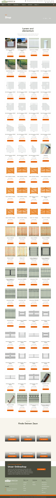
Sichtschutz (16, 4)
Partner (34, 482)
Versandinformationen (45, 486)
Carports (24, 4)
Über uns (25, 480)
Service (44, 480)
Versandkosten (34, 53)
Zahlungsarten (44, 484)
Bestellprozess (44, 482)
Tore (9, 4)
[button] (12, 456)
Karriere (24, 484)
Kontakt (24, 488)
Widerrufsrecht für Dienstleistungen (40, 496)
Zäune (3, 4)
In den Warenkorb (10, 76)
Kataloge (35, 480)
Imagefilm (25, 482)
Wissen (36, 4)
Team (24, 486)
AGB (23, 496)
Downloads (44, 492)
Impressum (20, 496)
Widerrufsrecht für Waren (28, 496)
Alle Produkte (10, 56)
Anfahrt (24, 490)
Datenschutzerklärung (13, 496)
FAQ (42, 490)
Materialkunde (44, 488)
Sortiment (30, 4)
